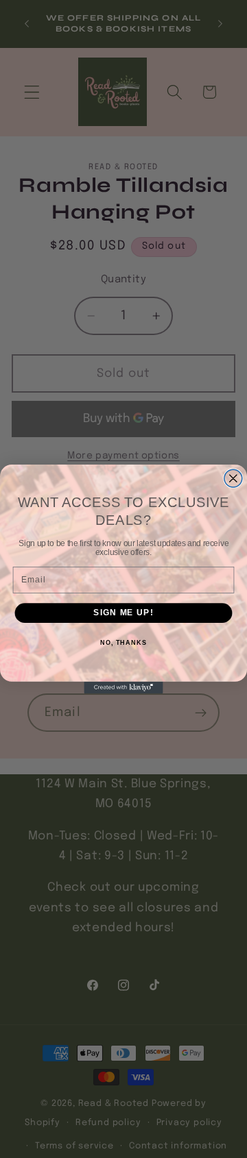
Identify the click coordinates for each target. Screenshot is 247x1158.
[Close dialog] (233, 478)
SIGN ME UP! (123, 612)
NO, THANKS (123, 642)
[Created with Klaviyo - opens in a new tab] (123, 687)
